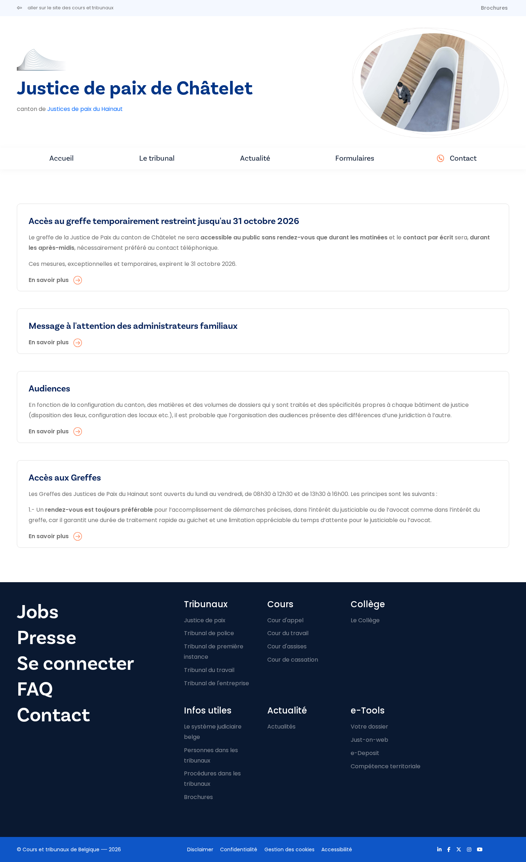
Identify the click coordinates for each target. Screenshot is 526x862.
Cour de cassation (292, 660)
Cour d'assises (287, 646)
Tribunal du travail (209, 670)
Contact (463, 158)
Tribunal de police (209, 633)
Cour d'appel (285, 620)
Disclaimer (200, 849)
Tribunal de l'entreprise (216, 683)
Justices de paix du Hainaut (85, 109)
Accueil (61, 158)
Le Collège (365, 620)
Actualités (281, 726)
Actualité (255, 158)
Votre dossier (369, 726)
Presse (46, 638)
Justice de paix (204, 620)
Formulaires (354, 158)
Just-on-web (369, 740)
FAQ (35, 689)
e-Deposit (365, 753)
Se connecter (75, 663)
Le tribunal (157, 158)
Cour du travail (287, 633)
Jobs (38, 612)
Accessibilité (336, 849)
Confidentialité (238, 849)
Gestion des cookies (289, 849)
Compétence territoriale (385, 766)
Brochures (494, 7)
